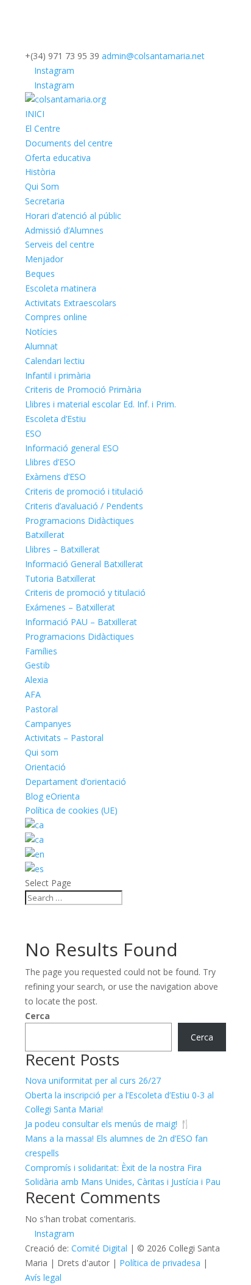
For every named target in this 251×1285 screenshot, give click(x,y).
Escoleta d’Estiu (55, 418)
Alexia (36, 679)
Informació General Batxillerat (84, 564)
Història (40, 171)
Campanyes (48, 723)
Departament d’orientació (75, 781)
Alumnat (41, 346)
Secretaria (45, 201)
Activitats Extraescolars (70, 303)
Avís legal (43, 1277)
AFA (33, 694)
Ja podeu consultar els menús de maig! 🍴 (107, 1123)
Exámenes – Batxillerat (70, 607)
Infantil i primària (58, 375)
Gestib (37, 665)
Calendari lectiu (55, 361)
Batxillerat (45, 534)
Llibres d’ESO (50, 462)
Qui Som (42, 186)
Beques (40, 273)
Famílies (41, 651)
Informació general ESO (72, 448)
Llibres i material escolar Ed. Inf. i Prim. (100, 404)
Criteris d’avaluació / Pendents (84, 506)
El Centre (42, 128)
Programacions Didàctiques (79, 520)
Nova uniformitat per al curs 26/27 (93, 1080)
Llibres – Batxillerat (62, 549)
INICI (34, 114)
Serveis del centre (59, 244)
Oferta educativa (58, 157)
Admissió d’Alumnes (64, 230)
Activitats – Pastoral (64, 737)
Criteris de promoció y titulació (85, 592)
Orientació (45, 767)
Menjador (44, 259)
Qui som (41, 752)
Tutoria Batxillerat (60, 578)
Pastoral (41, 709)
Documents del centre (69, 143)
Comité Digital (99, 1248)
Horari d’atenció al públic (73, 215)
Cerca (37, 1016)
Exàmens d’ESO (55, 476)
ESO (33, 433)
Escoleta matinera (60, 288)
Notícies (41, 331)
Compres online (56, 317)
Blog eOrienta (52, 796)
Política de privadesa (159, 1263)
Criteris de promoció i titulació (84, 491)
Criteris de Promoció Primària (83, 389)
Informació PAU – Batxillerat (81, 622)
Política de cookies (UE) (71, 810)
